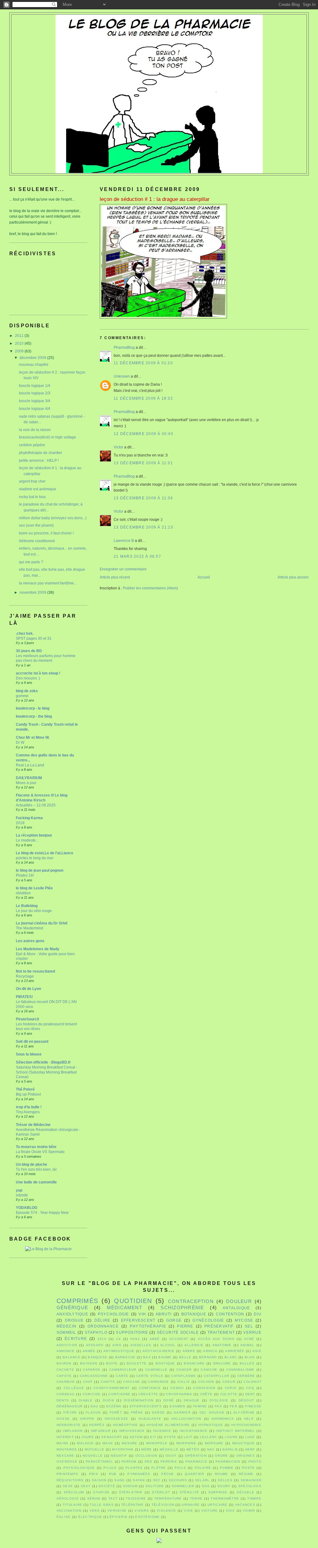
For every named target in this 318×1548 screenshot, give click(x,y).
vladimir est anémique (37, 489)
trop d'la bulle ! (29, 1107)
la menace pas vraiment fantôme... (48, 583)
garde (158, 1412)
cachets (65, 1369)
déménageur (70, 1406)
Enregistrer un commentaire (123, 569)
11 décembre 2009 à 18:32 (143, 398)
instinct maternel (235, 1430)
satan (139, 1480)
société (106, 1486)
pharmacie (196, 1461)
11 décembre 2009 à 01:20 (143, 363)
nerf (250, 1449)
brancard (194, 1363)
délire (102, 1320)
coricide (92, 1394)
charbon (66, 1381)
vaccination (69, 1510)
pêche (167, 1474)
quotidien (133, 1300)
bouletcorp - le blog (32, 708)
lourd (231, 1437)
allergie (193, 1345)
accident (178, 1339)
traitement (221, 1332)
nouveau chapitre (33, 364)
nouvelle (93, 1455)
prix (93, 1474)
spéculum (74, 1492)
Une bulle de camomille (36, 1182)
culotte (229, 1394)
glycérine (244, 1412)
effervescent (138, 1320)
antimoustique (118, 1351)
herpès (96, 1425)
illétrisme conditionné (37, 541)
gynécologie (208, 1320)
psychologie (113, 1314)
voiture (209, 1510)
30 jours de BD (29, 651)
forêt (116, 1412)
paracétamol (99, 1461)
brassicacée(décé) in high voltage (47, 437)
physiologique (79, 1467)
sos (206, 1486)
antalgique (236, 1308)
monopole (157, 1443)
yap (19, 1190)
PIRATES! (24, 997)
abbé (155, 1339)
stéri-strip (131, 1492)
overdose (67, 1461)
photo (254, 1461)
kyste (170, 1437)
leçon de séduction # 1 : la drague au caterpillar (155, 199)
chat (88, 1381)
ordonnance (103, 1326)
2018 (20, 823)
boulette (137, 1363)
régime (246, 1474)
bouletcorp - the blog (34, 716)
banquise (97, 1357)
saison (99, 1480)
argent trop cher (32, 481)
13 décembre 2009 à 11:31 (143, 463)
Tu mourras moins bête (36, 1147)
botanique (193, 1314)
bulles (247, 1363)
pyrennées (138, 1474)
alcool (167, 1345)
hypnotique (210, 1425)
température (168, 1498)
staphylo (96, 1332)
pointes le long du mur (34, 858)
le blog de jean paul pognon (39, 870)
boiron (64, 1363)
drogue (74, 1320)
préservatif (219, 1326)
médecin (67, 1326)
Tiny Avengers (28, 1112)
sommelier (183, 1486)
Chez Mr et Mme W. (32, 737)
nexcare (66, 1455)
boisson (89, 1363)
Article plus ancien (293, 577)
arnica (210, 1351)
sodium (130, 1486)
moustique (243, 1443)
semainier (251, 1480)
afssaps (95, 1345)
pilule (110, 1467)
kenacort (112, 1437)
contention (230, 1314)
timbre (254, 1498)
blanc (231, 1357)
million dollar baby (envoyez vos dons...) (53, 518)
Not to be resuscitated (35, 971)
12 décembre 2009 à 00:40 (143, 434)
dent (250, 1394)
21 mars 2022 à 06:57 (137, 556)
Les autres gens (30, 941)
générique (72, 1307)
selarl (202, 1480)
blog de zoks (27, 691)
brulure (222, 1363)
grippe (87, 1418)
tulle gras (101, 1504)
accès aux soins (216, 1339)
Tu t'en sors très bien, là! (36, 1169)
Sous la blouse (29, 1054)
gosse (63, 1418)
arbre (189, 1351)
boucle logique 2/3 (34, 393)
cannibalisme (240, 1369)
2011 (20, 336)
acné (249, 1339)
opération (196, 1455)
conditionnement (111, 1388)
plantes (134, 1467)
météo (192, 1449)
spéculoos (249, 1486)
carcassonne (94, 1376)
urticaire (217, 1504)
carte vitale (149, 1376)
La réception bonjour (34, 835)
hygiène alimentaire (168, 1425)
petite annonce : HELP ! (39, 460)
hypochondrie (246, 1425)
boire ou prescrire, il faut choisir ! (46, 533)
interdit (65, 1437)
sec (157, 1480)
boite (112, 1363)
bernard (208, 1357)
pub (113, 1474)
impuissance (132, 1430)
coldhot (252, 1381)
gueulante (150, 1418)
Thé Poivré (25, 1089)
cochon (206, 1381)
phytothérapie (148, 1326)
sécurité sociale (178, 1332)
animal (247, 1345)
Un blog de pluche (31, 1164)
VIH (142, 1314)
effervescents (145, 1406)
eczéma (113, 1406)
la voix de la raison (35, 430)
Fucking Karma (29, 818)
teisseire (136, 1498)
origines (245, 1455)
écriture (76, 1339)
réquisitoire (70, 1480)
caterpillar (216, 1376)
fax (218, 1406)
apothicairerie (159, 1351)
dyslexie (219, 1400)
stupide (101, 1492)
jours (87, 1437)
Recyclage (25, 976)
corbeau (66, 1394)
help (249, 1418)
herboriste (69, 1425)
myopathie (123, 1449)
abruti (163, 1314)
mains (62, 1443)
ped (148, 1461)
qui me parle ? (31, 562)
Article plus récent (115, 577)
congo (177, 1388)
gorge (174, 1320)
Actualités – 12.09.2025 (36, 805)
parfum (128, 1461)
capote (64, 1376)
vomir (249, 1510)
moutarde (67, 1449)
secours (178, 1480)
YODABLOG (26, 1207)
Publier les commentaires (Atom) (150, 588)
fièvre (70, 1412)
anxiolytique (72, 1314)
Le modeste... (27, 840)
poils (180, 1467)
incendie (162, 1430)
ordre (221, 1455)
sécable (245, 1492)
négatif (119, 1455)
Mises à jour (26, 783)
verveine (117, 1510)
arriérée (234, 1351)
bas (147, 1357)
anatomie (222, 1345)
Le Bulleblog (27, 906)
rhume (221, 1474)
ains (116, 1345)
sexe (68, 1486)
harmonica (222, 1418)
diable (86, 1400)
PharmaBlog (124, 347)
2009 (20, 351)
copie (231, 1388)
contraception (191, 1301)
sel (249, 1326)
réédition (23, 893)
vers (94, 1510)
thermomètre (225, 1498)
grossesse (116, 1418)
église (63, 1516)
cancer (184, 1369)
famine (200, 1406)
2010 (20, 343)
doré (168, 1400)
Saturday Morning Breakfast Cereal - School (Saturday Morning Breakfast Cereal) (46, 1072)
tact (113, 1498)
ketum (136, 1437)
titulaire (72, 1504)
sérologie (68, 1498)
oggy (171, 1455)
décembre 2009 (33, 358)
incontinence (193, 1430)
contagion (204, 1388)
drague (191, 1400)
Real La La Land (30, 765)
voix (230, 1510)
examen (177, 1406)
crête (206, 1394)
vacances (245, 1504)
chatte (108, 1381)
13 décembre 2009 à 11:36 (143, 498)
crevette (148, 1394)
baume (164, 1357)
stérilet (161, 1492)
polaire (203, 1467)
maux (107, 1443)
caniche (209, 1369)
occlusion (146, 1455)
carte (122, 1376)
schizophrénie (182, 1307)
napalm (229, 1449)
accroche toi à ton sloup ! (38, 673)
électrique (90, 1516)
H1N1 (135, 1339)
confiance (150, 1388)
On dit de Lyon (28, 989)
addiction (67, 1345)
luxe (250, 1437)
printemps (67, 1474)
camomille (156, 1369)
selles (225, 1480)
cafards (91, 1369)
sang (119, 1480)
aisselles (141, 1345)
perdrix (169, 1461)
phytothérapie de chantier (40, 453)
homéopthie (125, 1425)
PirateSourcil (27, 1019)
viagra (141, 1510)
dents (63, 1400)
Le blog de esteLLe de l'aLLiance (44, 853)
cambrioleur (123, 1369)
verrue (252, 1332)
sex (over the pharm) (36, 525)
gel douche (212, 1412)
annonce (66, 1351)
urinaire (191, 1504)
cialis (183, 1381)
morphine (186, 1443)
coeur (228, 1381)
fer (233, 1406)
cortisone (119, 1394)
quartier (194, 1474)
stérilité (189, 1492)
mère (146, 1449)
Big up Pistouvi (28, 1094)
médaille (169, 1449)
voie (188, 1510)
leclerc (208, 1437)
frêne (137, 1412)
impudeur (101, 1430)
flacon (93, 1412)
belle (185, 1357)
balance (71, 1357)
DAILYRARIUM (29, 778)
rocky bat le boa (32, 497)
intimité (22, 1195)
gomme (22, 696)
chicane (131, 1381)
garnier (182, 1412)
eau (94, 1406)
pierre (185, 1326)
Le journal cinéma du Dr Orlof (41, 923)
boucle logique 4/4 (34, 408)
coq (250, 1388)
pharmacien (228, 1461)
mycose (244, 1320)
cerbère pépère (32, 445)
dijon (108, 1400)
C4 (118, 1339)
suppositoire (132, 1332)
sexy (86, 1486)
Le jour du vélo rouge (34, 911)
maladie (85, 1443)
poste (248, 1467)
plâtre (158, 1467)
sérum (93, 1498)
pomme (227, 1467)
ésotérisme (147, 1516)
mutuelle (95, 1449)
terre (196, 1498)
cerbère (246, 1376)
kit (153, 1437)
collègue (74, 1388)
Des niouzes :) (28, 678)
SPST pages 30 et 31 (34, 638)
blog (250, 1357)
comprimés (77, 1300)
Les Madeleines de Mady (37, 949)
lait (188, 1437)
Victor (118, 447)
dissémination (138, 1400)
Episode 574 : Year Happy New (42, 1212)
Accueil (204, 577)
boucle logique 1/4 (34, 386)
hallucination (186, 1418)
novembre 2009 (33, 592)
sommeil (66, 1332)
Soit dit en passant (32, 1041)
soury (223, 1486)
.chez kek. (25, 633)
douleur (239, 1301)
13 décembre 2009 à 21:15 (143, 527)
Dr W (20, 742)
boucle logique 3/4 (34, 401)
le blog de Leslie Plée (34, 888)
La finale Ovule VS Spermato (40, 1152)
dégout (246, 1400)
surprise (218, 1492)
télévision (163, 1504)
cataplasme (183, 1376)
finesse (253, 1406)
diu (257, 1314)
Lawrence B (124, 540)
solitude (154, 1486)
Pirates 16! (25, 875)
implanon (73, 1430)
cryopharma (179, 1394)
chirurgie (158, 1381)
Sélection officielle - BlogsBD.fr (43, 1062)
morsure (214, 1443)
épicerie (119, 1516)
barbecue (125, 1357)
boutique (165, 1363)
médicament (124, 1307)
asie (256, 1351)
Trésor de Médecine (33, 1125)
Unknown (122, 376)
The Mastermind (29, 928)
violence (166, 1510)
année (89, 1351)
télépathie (132, 1504)
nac (211, 1449)
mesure (129, 1443)
